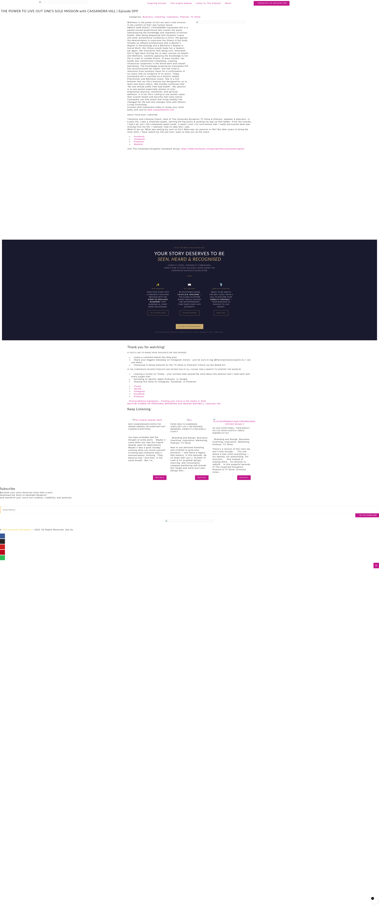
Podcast (184, 17)
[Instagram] (2, 541)
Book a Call (221, 312)
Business (148, 17)
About (228, 3)
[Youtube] (2, 546)
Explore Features (189, 312)
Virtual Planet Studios (86, 529)
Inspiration (173, 17)
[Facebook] (2, 536)
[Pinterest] (2, 552)
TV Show (195, 17)
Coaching (160, 17)
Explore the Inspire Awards (190, 326)
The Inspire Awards (181, 3)
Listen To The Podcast (208, 3)
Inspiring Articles (156, 3)
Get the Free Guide (158, 312)
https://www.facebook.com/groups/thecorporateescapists (213, 149)
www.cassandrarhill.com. (161, 110)
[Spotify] (2, 557)
